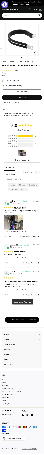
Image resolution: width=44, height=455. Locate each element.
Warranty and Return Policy (11, 391)
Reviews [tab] (8, 167)
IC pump (13, 189)
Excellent (33, 185)
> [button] (22, 301)
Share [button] (8, 237)
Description (6, 109)
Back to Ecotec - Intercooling (23, 320)
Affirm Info (5, 382)
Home (4, 61)
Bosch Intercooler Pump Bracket (16, 231)
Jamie (12, 185)
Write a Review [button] (23, 160)
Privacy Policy (7, 397)
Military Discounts (8, 388)
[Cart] (35, 9)
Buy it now (22, 97)
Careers (5, 401)
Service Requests (8, 394)
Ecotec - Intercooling (26, 61)
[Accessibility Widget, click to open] (4, 4)
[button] (34, 237)
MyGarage (5, 404)
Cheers (22, 185)
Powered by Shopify (29, 449)
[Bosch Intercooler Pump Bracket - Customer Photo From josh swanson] (22, 153)
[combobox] (22, 15)
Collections (13, 61)
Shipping (5, 385)
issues (23, 189)
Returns (4, 379)
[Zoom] (35, 52)
